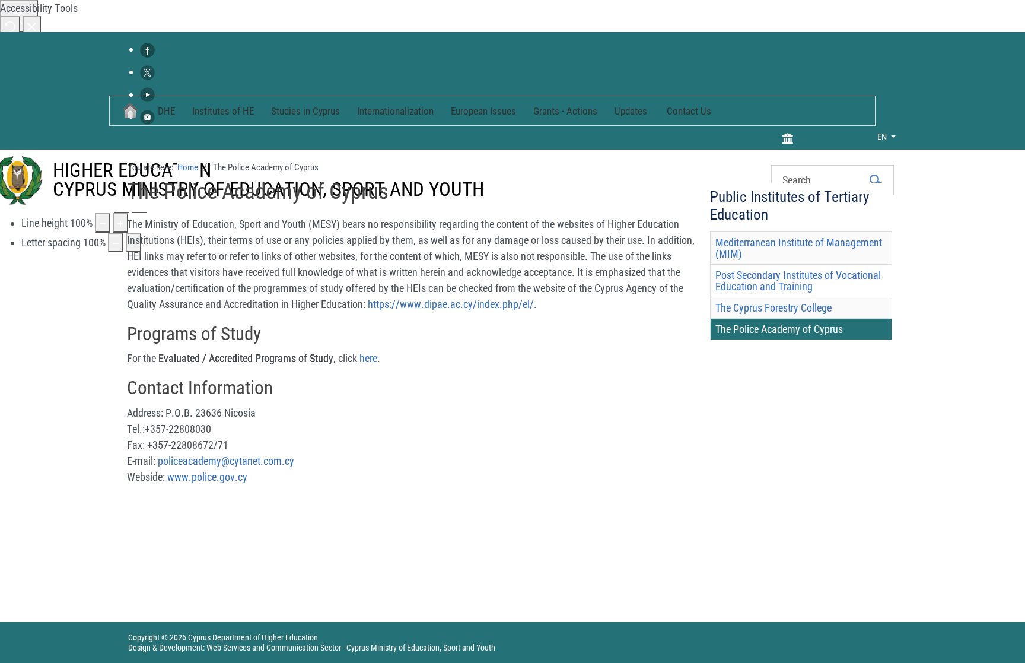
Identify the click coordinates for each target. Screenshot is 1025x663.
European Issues (483, 111)
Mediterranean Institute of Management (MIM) (798, 248)
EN (883, 137)
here (368, 358)
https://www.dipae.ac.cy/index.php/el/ (451, 304)
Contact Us (689, 111)
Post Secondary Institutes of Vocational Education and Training (798, 281)
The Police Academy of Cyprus (779, 329)
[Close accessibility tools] (32, 26)
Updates (631, 111)
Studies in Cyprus (305, 111)
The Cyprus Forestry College (773, 308)
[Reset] (10, 26)
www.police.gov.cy (207, 477)
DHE (166, 111)
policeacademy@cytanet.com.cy (226, 461)
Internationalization (395, 111)
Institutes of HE (223, 111)
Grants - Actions (565, 111)
